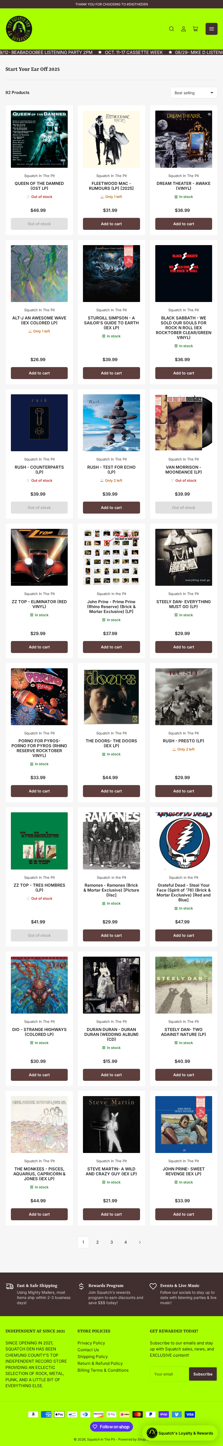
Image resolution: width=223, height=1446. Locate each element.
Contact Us (88, 1349)
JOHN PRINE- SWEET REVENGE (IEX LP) (184, 1171)
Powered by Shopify (133, 1439)
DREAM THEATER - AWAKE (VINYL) (183, 186)
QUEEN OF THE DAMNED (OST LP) (39, 186)
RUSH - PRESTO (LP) (183, 740)
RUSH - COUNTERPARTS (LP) (39, 470)
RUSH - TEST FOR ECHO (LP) (111, 470)
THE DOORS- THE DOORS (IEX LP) (111, 743)
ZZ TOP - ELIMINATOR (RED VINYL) (39, 604)
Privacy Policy (91, 1343)
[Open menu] (212, 29)
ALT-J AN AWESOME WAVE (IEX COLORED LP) (39, 320)
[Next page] (139, 1242)
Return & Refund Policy (100, 1363)
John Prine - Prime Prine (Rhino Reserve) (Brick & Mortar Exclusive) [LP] (111, 606)
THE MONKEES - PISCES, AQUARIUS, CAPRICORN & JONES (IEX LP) (39, 1173)
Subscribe (202, 1374)
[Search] (172, 29)
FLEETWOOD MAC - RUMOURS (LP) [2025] (111, 186)
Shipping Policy (93, 1356)
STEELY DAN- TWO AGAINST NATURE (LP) (183, 1032)
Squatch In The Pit (39, 175)
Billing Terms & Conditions (103, 1370)
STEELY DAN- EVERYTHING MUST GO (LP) (183, 604)
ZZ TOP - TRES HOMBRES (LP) (39, 888)
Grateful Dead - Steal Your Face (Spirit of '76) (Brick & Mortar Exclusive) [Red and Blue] (184, 892)
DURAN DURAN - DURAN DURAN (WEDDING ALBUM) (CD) (111, 1034)
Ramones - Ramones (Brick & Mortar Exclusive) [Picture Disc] (111, 890)
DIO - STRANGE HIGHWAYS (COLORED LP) (39, 1032)
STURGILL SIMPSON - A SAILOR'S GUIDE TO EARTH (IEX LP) (111, 322)
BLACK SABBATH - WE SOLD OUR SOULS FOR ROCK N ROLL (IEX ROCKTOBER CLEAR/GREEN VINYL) (183, 327)
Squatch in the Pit (111, 593)
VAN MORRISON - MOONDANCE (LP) (183, 470)
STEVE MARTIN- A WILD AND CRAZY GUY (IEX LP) (111, 1171)
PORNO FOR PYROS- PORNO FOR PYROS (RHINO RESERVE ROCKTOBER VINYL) (39, 748)
